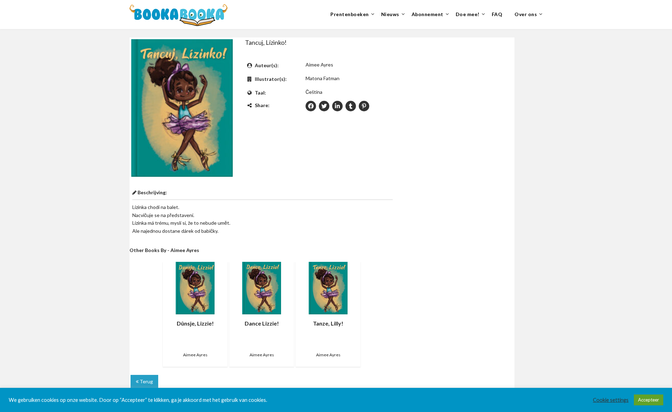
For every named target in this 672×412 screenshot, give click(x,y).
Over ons (525, 14)
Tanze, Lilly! (328, 323)
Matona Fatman (323, 78)
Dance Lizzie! (262, 323)
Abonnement (427, 14)
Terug (146, 381)
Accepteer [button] (648, 400)
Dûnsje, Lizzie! (195, 323)
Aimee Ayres (319, 65)
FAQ (497, 14)
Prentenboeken (349, 14)
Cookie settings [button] (611, 400)
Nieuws (390, 14)
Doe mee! (467, 14)
